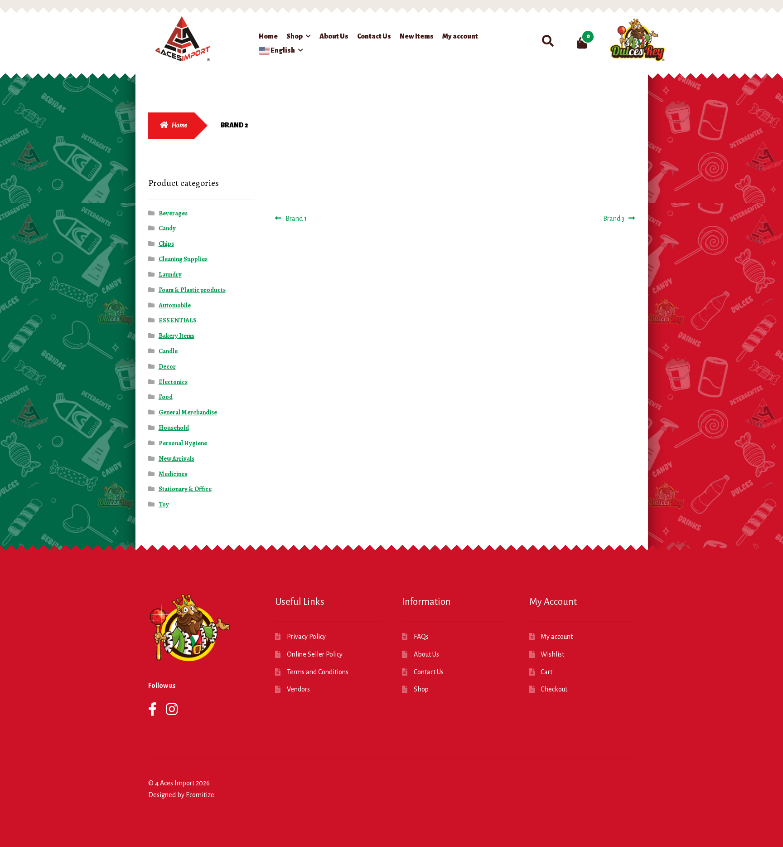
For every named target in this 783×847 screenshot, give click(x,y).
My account (460, 36)
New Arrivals (176, 458)
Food (166, 397)
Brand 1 (296, 219)
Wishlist (552, 654)
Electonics (173, 382)
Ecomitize (200, 794)
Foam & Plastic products (192, 290)
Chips (166, 243)
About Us (333, 36)
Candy (167, 228)
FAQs (421, 636)
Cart (546, 672)
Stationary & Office (185, 489)
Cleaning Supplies (183, 259)
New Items (417, 36)
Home (268, 36)
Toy (164, 504)
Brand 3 (613, 219)
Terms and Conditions (317, 672)
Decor (167, 366)
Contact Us (374, 36)
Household (174, 428)
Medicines (173, 474)
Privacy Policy (306, 636)
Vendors (298, 689)
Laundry (170, 274)
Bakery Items (176, 335)
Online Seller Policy (315, 654)
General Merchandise (188, 412)
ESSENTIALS (178, 320)
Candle (168, 351)
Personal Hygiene (183, 443)
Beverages (173, 213)
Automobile (175, 305)
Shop (294, 36)
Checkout (554, 689)
